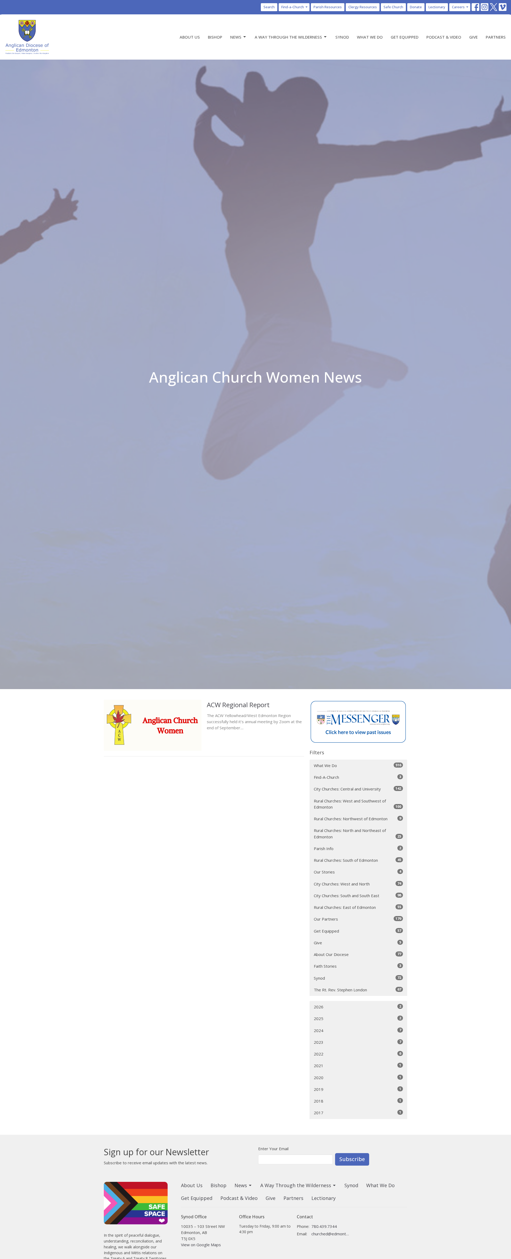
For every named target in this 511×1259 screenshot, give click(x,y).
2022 (357, 1054)
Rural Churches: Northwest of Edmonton (357, 818)
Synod (342, 37)
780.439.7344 (324, 1226)
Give (473, 37)
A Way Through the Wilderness (288, 37)
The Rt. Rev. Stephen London (357, 989)
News (235, 37)
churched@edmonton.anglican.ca (330, 1233)
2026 (357, 1006)
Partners (496, 37)
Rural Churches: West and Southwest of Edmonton (357, 804)
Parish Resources (328, 7)
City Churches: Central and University (357, 789)
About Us (190, 37)
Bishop (215, 37)
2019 (357, 1089)
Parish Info (357, 848)
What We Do (370, 37)
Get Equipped (404, 37)
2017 (357, 1112)
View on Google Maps (201, 1244)
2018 (357, 1101)
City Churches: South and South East (357, 895)
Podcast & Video (443, 37)
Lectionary (436, 7)
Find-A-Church (357, 777)
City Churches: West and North (357, 884)
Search (269, 7)
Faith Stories (357, 966)
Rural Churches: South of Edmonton (357, 860)
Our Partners (357, 919)
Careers (458, 7)
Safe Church (393, 7)
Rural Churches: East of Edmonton (357, 907)
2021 (357, 1065)
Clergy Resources (362, 7)
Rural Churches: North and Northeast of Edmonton (357, 833)
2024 (357, 1030)
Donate (416, 7)
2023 (357, 1042)
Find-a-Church (292, 7)
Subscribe (352, 1159)
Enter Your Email (273, 1148)
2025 (357, 1018)
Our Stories (357, 872)
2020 (357, 1077)
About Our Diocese (357, 954)
